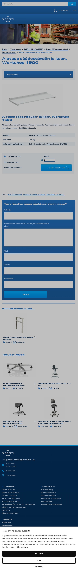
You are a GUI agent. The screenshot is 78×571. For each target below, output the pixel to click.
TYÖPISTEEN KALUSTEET (33, 49)
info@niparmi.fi (11, 475)
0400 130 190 (10, 471)
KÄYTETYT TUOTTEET (10, 513)
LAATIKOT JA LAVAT (9, 495)
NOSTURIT (6, 510)
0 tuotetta (67, 10)
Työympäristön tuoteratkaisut (51, 504)
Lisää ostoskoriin (56, 168)
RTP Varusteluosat (9, 52)
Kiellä (39, 561)
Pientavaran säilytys (48, 492)
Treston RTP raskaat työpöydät (57, 49)
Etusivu (4, 49)
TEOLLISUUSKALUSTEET (11, 501)
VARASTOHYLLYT (8, 489)
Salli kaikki (39, 554)
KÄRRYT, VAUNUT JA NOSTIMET (14, 507)
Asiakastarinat (7, 525)
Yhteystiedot (6, 522)
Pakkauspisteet (46, 501)
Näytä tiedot (39, 567)
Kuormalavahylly (47, 489)
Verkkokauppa (15, 49)
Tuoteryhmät (12, 74)
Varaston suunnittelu (48, 495)
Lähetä (25, 294)
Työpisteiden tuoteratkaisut (51, 498)
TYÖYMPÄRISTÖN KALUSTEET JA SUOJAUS (18, 504)
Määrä (46, 156)
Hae (72, 4)
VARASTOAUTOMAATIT (11, 492)
